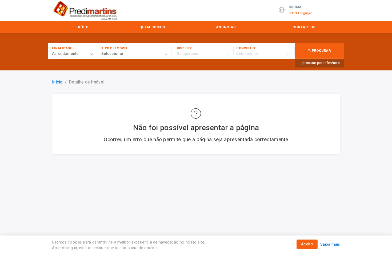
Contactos (304, 27)
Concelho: (246, 48)
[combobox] (74, 54)
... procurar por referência (319, 63)
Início (83, 27)
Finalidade (62, 48)
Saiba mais (330, 244)
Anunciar (226, 27)
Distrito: (185, 48)
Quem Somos (152, 27)
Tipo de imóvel (114, 48)
